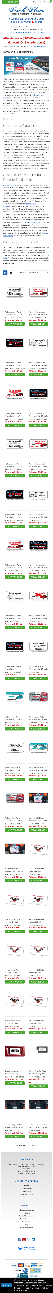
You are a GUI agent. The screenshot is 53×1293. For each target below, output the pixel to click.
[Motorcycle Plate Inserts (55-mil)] (38, 1000)
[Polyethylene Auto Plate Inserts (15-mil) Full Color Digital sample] (15, 342)
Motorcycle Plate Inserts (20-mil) (12, 920)
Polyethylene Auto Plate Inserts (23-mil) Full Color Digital (14, 515)
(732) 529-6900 (34, 26)
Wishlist (26, 1186)
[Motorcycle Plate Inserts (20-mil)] (15, 899)
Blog (26, 1225)
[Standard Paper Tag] (38, 1104)
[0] (47, 2)
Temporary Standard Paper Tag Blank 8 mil (38, 1126)
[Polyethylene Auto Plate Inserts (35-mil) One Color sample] (38, 494)
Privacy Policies (20, 1290)
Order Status (26, 1191)
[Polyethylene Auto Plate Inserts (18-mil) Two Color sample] (15, 393)
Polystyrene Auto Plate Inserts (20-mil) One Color (38, 667)
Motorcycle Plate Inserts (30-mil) (36, 971)
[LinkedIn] (33, 1239)
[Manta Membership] (34, 1270)
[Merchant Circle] (20, 1270)
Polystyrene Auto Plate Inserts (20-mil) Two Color (14, 718)
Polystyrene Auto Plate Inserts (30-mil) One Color (14, 768)
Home (5, 46)
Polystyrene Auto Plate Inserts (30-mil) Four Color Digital (14, 819)
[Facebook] (19, 1239)
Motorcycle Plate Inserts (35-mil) (12, 1021)
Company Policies (26, 1228)
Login (35, 2)
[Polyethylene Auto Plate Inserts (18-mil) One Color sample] (38, 342)
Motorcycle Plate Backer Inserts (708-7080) (14, 870)
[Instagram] (28, 1239)
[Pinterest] (24, 1239)
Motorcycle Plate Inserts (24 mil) (12, 971)
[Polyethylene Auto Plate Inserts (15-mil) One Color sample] (15, 292)
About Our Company (26, 1210)
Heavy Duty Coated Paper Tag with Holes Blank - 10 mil (14, 1126)
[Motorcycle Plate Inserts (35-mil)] (15, 1000)
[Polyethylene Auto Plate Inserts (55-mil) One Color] (15, 595)
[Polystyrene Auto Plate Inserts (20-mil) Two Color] (15, 696)
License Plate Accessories (19, 46)
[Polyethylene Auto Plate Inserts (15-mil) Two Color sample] (38, 292)
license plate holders (33, 222)
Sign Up (42, 2)
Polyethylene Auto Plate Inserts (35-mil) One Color (38, 515)
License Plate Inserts (38, 46)
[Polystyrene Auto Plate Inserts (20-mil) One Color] (38, 646)
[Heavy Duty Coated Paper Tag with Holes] (15, 1104)
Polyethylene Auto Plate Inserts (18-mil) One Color (38, 364)
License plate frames (11, 185)
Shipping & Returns (26, 1194)
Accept (7, 1285)
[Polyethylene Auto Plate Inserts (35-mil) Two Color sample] (15, 545)
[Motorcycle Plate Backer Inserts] (15, 848)
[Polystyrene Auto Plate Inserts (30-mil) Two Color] (38, 747)
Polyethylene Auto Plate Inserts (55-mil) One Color (14, 617)
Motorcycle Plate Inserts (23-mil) (36, 920)
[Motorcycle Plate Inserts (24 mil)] (15, 949)
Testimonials (26, 1222)
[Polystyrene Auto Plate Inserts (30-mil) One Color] (15, 747)
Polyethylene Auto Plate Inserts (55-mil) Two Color (38, 617)
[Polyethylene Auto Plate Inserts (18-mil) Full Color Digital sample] (38, 393)
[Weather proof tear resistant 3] (38, 1051)
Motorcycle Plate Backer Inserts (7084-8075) (38, 819)
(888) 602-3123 (19, 26)
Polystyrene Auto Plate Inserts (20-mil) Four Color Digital (38, 718)
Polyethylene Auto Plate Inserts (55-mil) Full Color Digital (14, 667)
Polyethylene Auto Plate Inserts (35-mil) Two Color (14, 566)
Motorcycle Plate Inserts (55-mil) (36, 1021)
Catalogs (26, 1213)
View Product (15, 324)
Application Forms (26, 1219)
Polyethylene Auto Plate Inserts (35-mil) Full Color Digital (38, 566)
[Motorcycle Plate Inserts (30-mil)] (38, 949)
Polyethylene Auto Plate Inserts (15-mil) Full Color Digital (14, 364)
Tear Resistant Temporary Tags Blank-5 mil (12, 1072)
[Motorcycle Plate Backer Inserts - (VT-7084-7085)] (38, 798)
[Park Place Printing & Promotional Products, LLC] (26, 10)
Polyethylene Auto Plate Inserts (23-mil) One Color (14, 465)
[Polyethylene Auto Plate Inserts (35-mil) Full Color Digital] (38, 545)
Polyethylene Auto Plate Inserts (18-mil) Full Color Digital (38, 414)
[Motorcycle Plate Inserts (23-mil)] (38, 899)
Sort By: (22, 272)
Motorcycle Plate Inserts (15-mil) (36, 870)
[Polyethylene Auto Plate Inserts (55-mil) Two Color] (38, 595)
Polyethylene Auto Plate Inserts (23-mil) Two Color (38, 465)
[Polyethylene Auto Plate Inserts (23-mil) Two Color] (38, 443)
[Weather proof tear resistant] (15, 1051)
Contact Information (26, 1216)
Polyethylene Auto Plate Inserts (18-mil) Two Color (14, 414)
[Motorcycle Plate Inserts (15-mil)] (38, 848)
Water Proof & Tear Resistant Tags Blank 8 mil (38, 1072)
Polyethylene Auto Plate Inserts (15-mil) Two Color (38, 313)
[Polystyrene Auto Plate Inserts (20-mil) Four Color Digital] (38, 696)
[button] (26, 1265)
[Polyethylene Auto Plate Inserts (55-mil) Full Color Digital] (15, 646)
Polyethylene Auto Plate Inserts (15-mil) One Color (14, 313)
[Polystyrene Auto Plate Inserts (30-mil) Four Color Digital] (15, 798)
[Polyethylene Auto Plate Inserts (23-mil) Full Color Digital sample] (15, 494)
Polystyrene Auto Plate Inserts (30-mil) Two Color (38, 768)
